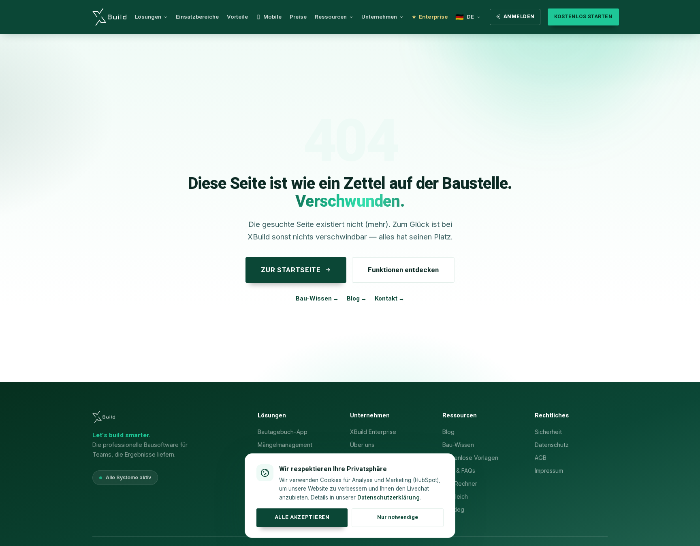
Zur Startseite (290, 270)
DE (464, 17)
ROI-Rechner (459, 483)
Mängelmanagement (285, 444)
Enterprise (433, 16)
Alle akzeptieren (302, 517)
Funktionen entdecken (403, 270)
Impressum (549, 470)
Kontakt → (389, 298)
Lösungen (148, 16)
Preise (298, 16)
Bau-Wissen (458, 444)
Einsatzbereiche (197, 16)
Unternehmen (379, 16)
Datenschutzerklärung (388, 497)
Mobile (272, 16)
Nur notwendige (397, 517)
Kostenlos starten (583, 16)
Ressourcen (331, 16)
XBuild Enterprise (373, 431)
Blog (448, 431)
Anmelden (519, 16)
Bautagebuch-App (282, 431)
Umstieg (453, 509)
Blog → (357, 298)
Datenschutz (552, 444)
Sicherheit (548, 431)
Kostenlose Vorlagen (470, 457)
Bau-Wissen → (317, 298)
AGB (540, 457)
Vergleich (455, 496)
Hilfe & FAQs (458, 470)
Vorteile (237, 16)
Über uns (362, 444)
